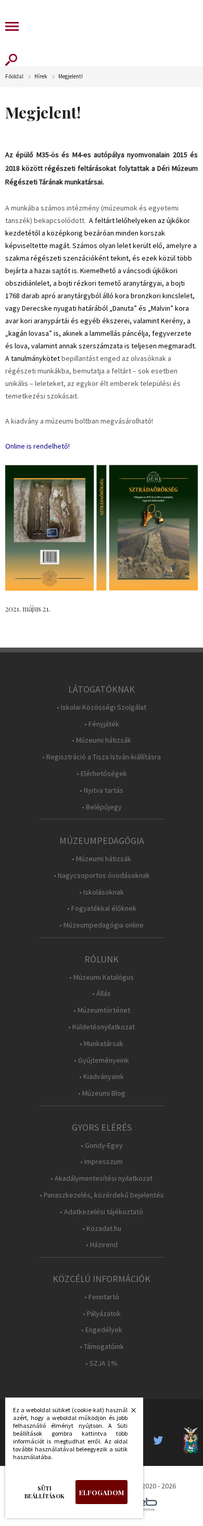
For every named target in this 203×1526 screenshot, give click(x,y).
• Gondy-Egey (102, 1145)
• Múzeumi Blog (101, 1093)
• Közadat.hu (101, 1228)
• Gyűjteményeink (101, 1060)
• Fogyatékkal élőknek (101, 908)
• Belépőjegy (102, 807)
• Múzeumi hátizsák (101, 740)
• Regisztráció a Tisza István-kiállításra (101, 757)
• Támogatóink (102, 1346)
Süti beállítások (44, 1492)
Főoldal (14, 76)
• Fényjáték (101, 724)
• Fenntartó (101, 1297)
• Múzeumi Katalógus (101, 977)
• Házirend (102, 1244)
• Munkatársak (101, 1043)
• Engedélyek (101, 1329)
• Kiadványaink (101, 1076)
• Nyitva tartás (101, 790)
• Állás (101, 993)
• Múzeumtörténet (101, 1010)
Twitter (161, 1440)
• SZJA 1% (101, 1363)
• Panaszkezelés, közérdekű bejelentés (102, 1195)
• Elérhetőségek (102, 773)
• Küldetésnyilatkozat (101, 1027)
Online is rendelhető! (37, 446)
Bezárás (128, 1413)
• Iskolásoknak (101, 892)
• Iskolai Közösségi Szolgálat (101, 707)
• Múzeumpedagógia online (101, 925)
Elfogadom (101, 1492)
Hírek (40, 76)
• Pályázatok (102, 1313)
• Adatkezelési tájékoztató (101, 1211)
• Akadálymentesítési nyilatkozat (101, 1178)
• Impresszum (101, 1161)
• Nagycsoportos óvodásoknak (102, 875)
